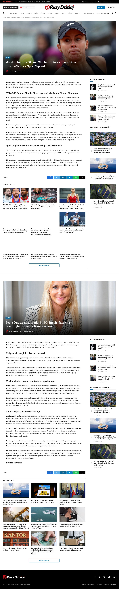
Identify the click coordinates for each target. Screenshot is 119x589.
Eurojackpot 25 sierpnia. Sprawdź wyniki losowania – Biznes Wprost (42, 501)
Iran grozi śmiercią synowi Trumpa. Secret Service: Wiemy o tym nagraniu (107, 107)
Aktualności (13, 13)
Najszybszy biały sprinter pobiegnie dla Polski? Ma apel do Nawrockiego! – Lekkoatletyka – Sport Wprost (15, 231)
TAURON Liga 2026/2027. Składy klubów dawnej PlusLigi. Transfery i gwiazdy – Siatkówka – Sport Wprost (15, 207)
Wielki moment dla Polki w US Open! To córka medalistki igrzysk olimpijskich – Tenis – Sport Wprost (72, 207)
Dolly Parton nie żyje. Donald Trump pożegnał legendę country (106, 86)
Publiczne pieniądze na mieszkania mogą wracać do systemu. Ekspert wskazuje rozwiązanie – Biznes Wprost (16, 526)
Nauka (57, 13)
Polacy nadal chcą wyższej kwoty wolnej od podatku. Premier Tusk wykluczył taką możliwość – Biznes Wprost (42, 551)
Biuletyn (100, 7)
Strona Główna (6, 17)
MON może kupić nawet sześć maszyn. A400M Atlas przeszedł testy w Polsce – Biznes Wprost (44, 526)
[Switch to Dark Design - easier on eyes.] (115, 13)
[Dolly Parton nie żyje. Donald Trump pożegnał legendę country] (93, 87)
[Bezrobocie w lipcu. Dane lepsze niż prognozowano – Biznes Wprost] (72, 538)
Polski (24, 7)
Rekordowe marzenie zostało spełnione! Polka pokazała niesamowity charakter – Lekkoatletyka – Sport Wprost (41, 231)
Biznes (43, 13)
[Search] (113, 13)
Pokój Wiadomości (17, 71)
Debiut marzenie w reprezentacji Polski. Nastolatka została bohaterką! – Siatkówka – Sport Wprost (72, 256)
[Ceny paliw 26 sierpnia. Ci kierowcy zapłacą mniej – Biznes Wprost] (72, 514)
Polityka (50, 13)
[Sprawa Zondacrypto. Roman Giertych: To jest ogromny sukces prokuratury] (93, 118)
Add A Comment (44, 265)
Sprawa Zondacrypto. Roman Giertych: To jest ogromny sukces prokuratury (106, 117)
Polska (22, 13)
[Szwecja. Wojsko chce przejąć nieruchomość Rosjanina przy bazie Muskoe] (103, 191)
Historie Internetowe (10, 7)
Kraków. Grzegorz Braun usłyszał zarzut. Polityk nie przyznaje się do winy (36, 1)
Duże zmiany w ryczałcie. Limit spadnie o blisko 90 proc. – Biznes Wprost (71, 502)
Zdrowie (77, 13)
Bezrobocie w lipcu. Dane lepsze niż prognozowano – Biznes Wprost (71, 549)
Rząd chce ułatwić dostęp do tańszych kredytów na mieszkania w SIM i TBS (103, 150)
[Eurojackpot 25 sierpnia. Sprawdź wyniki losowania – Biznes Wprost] (44, 490)
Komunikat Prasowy (103, 13)
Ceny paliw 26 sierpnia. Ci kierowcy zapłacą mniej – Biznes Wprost (71, 525)
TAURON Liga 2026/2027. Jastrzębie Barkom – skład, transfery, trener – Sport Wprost (43, 207)
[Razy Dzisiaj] (59, 7)
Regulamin (98, 1)
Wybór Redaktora (88, 13)
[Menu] (3, 13)
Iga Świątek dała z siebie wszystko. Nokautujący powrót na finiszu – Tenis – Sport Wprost (44, 256)
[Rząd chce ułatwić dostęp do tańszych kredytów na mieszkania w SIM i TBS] (103, 139)
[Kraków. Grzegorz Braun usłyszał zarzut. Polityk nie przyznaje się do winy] (93, 97)
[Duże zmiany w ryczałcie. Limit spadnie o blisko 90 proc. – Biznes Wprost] (72, 490)
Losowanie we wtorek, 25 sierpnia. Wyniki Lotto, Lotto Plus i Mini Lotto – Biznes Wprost (105, 177)
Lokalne (29, 13)
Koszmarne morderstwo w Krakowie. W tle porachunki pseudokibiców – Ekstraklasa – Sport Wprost (15, 256)
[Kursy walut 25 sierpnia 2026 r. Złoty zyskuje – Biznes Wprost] (16, 538)
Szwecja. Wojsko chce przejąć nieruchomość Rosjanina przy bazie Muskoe (104, 203)
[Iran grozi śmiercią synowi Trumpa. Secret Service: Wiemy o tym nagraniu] (93, 108)
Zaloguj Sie (111, 7)
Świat (36, 13)
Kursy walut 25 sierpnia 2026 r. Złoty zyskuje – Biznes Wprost (15, 549)
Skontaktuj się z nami (109, 1)
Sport (63, 13)
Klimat (70, 13)
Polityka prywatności (87, 1)
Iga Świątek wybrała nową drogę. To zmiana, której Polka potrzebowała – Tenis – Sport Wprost (72, 231)
